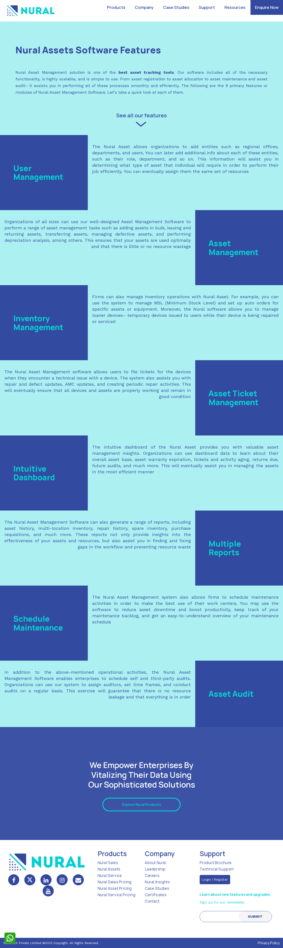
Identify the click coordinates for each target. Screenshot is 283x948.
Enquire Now (267, 7)
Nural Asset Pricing (115, 888)
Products (116, 7)
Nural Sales (108, 862)
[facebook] (13, 879)
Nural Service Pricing (117, 894)
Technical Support (217, 869)
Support (207, 7)
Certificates (155, 894)
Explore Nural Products (141, 804)
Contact (152, 901)
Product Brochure (216, 862)
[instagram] (62, 879)
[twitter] (29, 879)
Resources (234, 7)
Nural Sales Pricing (115, 881)
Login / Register (215, 879)
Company (144, 7)
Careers (152, 875)
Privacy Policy (269, 942)
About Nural (155, 862)
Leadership (155, 869)
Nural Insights (157, 881)
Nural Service (110, 875)
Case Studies (176, 7)
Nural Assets (109, 869)
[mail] (78, 879)
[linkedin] (46, 879)
